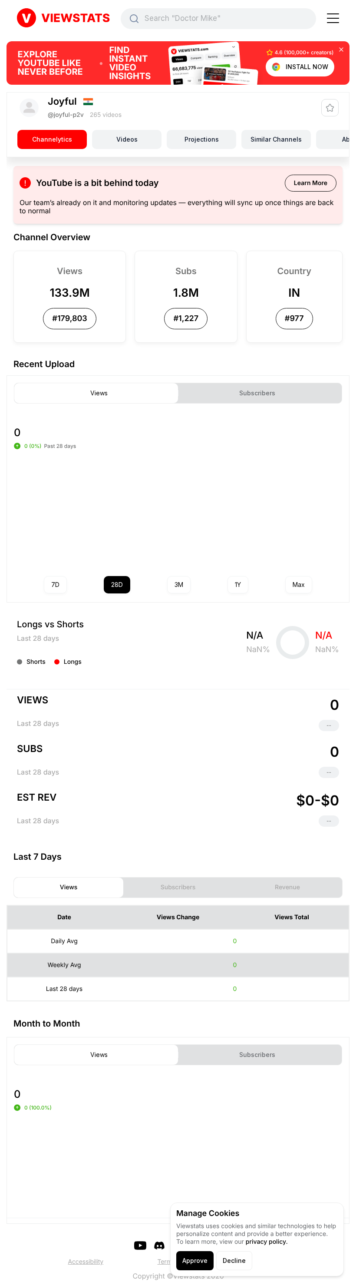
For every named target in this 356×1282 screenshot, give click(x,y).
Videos (127, 139)
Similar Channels (276, 139)
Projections (202, 139)
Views (99, 393)
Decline (234, 1260)
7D (55, 584)
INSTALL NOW (307, 66)
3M (179, 584)
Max (299, 584)
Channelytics (52, 139)
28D (117, 584)
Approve (195, 1260)
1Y (238, 584)
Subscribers (257, 393)
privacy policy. (267, 1242)
